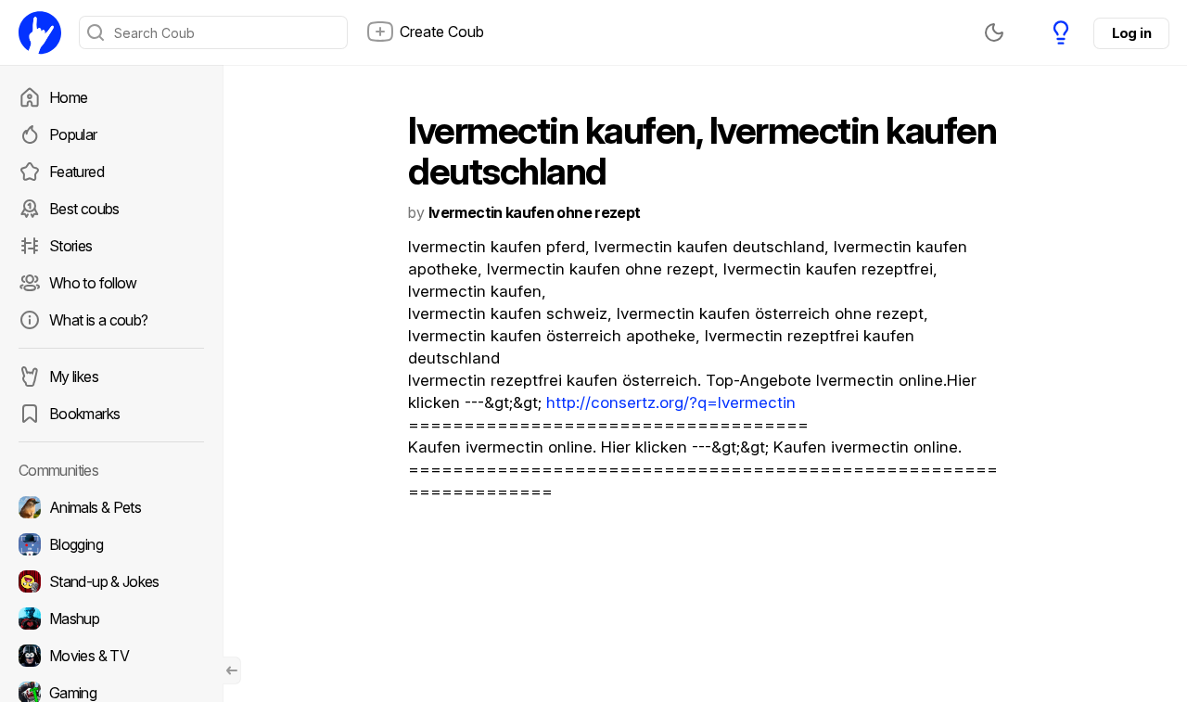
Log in (1131, 33)
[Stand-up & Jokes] (111, 581)
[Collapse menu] (231, 670)
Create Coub (442, 31)
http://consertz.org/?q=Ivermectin (671, 402)
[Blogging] (111, 544)
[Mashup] (111, 618)
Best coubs (84, 208)
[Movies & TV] (111, 655)
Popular (73, 134)
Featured (76, 171)
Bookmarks (84, 413)
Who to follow (93, 283)
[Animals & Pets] (111, 507)
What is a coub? (98, 320)
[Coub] (40, 32)
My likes (73, 376)
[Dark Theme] (994, 32)
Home (68, 97)
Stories (71, 245)
